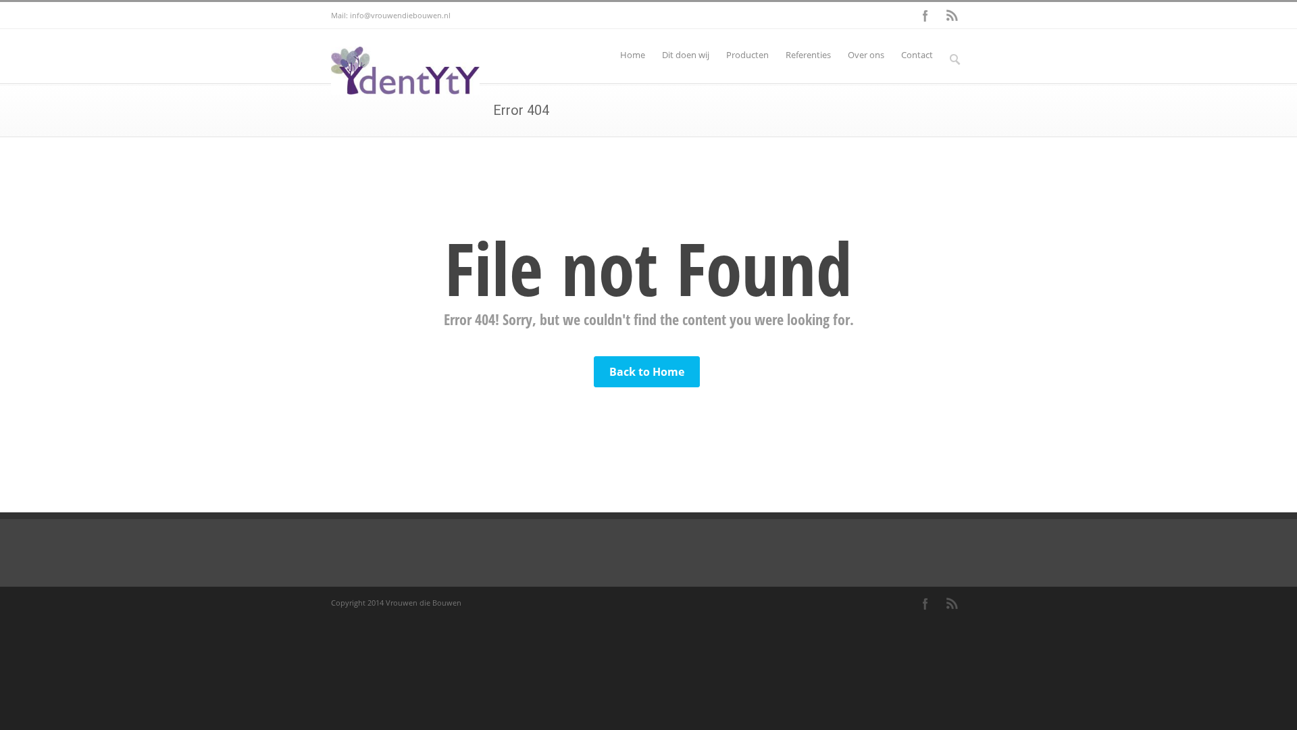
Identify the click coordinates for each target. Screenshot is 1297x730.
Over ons (866, 55)
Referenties (808, 55)
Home (632, 55)
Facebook (925, 15)
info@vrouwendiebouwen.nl (400, 15)
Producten (747, 55)
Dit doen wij (685, 55)
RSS (952, 15)
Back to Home (646, 371)
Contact (917, 55)
